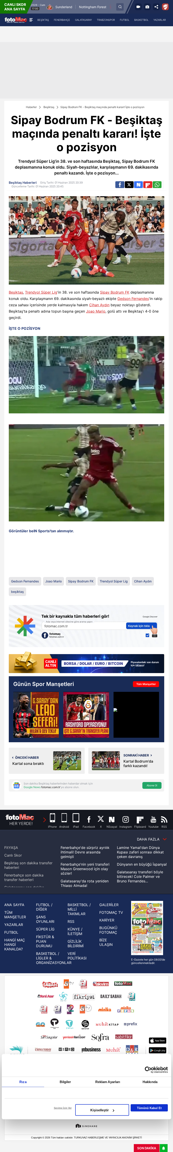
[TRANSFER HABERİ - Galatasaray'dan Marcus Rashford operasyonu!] (86, 714)
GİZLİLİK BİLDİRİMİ (76, 943)
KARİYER (106, 920)
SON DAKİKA (146, 1148)
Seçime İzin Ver (63, 1108)
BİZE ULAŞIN (106, 942)
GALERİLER (108, 904)
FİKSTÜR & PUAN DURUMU (45, 941)
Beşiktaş (48, 107)
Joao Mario (95, 311)
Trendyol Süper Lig (41, 292)
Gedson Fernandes (133, 298)
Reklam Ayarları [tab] (107, 1082)
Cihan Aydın (99, 305)
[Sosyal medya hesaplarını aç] (156, 6)
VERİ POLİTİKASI (77, 955)
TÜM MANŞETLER (15, 914)
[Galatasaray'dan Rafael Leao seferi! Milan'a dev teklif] (36, 714)
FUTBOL (11, 932)
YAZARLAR (13, 924)
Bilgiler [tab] (65, 1082)
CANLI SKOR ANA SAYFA (15, 6)
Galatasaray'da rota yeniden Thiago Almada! (85, 883)
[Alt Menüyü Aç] (31, 20)
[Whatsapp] (157, 184)
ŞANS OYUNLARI (45, 919)
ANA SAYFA (14, 904)
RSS (71, 921)
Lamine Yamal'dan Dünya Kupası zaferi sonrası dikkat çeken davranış (140, 852)
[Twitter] (129, 184)
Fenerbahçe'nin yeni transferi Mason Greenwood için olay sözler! (85, 869)
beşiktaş (17, 592)
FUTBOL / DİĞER (44, 907)
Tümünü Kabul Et (149, 1108)
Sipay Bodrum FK (114, 292)
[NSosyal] (138, 184)
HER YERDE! (21, 823)
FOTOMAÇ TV (111, 912)
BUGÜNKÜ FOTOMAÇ (108, 930)
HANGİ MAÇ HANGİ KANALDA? (14, 944)
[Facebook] (119, 184)
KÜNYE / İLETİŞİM (75, 931)
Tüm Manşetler (146, 684)
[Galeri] (147, 6)
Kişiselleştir (99, 1110)
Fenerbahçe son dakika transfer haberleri (23, 877)
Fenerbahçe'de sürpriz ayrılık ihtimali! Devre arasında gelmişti (85, 852)
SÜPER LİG (45, 929)
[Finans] (86, 663)
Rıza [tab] (22, 1082)
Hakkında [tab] (150, 1082)
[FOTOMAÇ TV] (138, 6)
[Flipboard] (147, 184)
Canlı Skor (13, 855)
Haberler (31, 107)
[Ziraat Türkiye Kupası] (165, 6)
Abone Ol (152, 785)
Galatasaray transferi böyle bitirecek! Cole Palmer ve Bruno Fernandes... (140, 876)
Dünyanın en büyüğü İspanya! (142, 864)
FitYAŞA (11, 847)
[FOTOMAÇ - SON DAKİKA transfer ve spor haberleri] (16, 20)
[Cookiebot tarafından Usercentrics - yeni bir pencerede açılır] (148, 1070)
